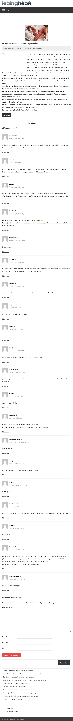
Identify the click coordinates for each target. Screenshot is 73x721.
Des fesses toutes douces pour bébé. (15, 683)
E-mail (5, 643)
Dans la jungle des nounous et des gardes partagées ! (21, 693)
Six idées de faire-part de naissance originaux (18, 677)
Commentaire (7, 608)
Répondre (5, 152)
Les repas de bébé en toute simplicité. (16, 686)
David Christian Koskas (24, 48)
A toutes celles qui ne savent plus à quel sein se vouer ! (21, 696)
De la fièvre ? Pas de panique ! (13, 699)
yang (11, 326)
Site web (5, 649)
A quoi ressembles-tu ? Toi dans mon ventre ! (18, 690)
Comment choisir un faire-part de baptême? (18, 670)
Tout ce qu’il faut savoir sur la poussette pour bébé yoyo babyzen (25, 680)
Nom (4, 637)
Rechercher (64, 663)
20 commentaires (38, 48)
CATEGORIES (9, 708)
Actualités (7, 115)
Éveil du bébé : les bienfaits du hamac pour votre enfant (22, 674)
